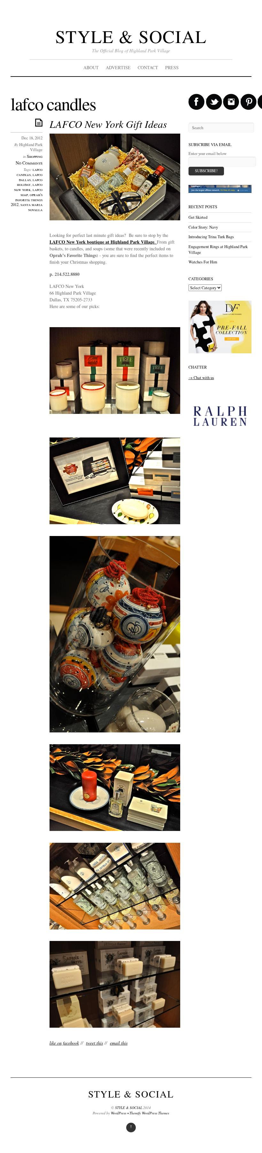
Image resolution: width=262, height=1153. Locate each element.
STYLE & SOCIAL (131, 36)
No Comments (29, 163)
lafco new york (28, 187)
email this (118, 1043)
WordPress (118, 1113)
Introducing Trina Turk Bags (211, 236)
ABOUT (91, 67)
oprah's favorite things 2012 (26, 200)
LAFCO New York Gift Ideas (108, 124)
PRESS (172, 67)
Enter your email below (208, 153)
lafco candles (29, 172)
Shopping (34, 156)
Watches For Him (203, 262)
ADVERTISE (118, 67)
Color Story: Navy (203, 227)
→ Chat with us (201, 377)
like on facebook (64, 1043)
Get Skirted (198, 217)
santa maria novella (31, 207)
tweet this (94, 1043)
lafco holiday (29, 182)
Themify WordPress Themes (149, 1113)
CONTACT (148, 67)
